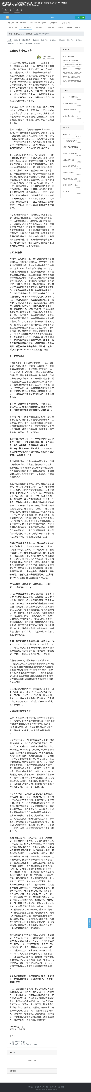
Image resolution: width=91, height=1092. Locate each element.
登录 (77, 17)
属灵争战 (20, 43)
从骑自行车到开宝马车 (70, 60)
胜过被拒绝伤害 (68, 172)
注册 (82, 17)
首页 (10, 34)
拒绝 (17, 10)
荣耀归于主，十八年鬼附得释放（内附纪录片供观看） (71, 134)
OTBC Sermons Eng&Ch (37, 22)
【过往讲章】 (65, 22)
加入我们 (60, 1087)
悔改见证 (36, 40)
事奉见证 (53, 40)
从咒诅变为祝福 (68, 56)
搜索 (52, 17)
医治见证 (44, 40)
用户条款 (45, 1087)
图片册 (69, 27)
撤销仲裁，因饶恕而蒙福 (71, 77)
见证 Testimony (25, 27)
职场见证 (70, 40)
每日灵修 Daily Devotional (17, 22)
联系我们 (38, 1087)
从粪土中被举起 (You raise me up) (26, 1044)
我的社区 (78, 27)
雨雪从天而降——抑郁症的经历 (71, 185)
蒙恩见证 (29, 34)
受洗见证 (37, 43)
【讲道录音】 (38, 27)
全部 (9, 40)
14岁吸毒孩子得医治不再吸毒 (73, 64)
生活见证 (62, 40)
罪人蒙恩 (66, 191)
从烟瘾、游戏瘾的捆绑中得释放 (71, 153)
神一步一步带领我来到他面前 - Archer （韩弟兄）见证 (71, 97)
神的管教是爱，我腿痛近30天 (73, 73)
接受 (6, 10)
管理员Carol (47, 56)
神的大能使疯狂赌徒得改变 (72, 81)
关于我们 (30, 1087)
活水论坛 (61, 27)
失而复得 (29, 43)
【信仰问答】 (50, 27)
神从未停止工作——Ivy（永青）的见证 (71, 116)
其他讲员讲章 (13, 27)
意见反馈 (89, 923)
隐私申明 (53, 1087)
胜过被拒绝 (26, 40)
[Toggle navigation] (30, 17)
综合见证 (79, 40)
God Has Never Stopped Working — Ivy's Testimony (71, 110)
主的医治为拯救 (20, 1042)
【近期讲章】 (53, 22)
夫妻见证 (11, 43)
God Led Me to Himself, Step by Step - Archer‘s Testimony (71, 103)
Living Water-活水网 (51, 1089)
